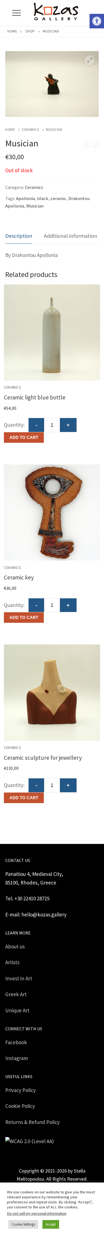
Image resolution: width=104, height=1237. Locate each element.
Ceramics (30, 129)
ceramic (58, 198)
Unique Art (17, 1010)
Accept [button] (51, 1224)
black (42, 198)
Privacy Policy (20, 1090)
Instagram (16, 1058)
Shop (30, 31)
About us (15, 946)
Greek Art (16, 994)
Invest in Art (18, 978)
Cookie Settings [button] (23, 1224)
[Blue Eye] (96, 145)
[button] (97, 21)
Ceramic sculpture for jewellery (43, 757)
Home (12, 31)
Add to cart (23, 437)
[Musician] (86, 145)
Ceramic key (19, 577)
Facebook (16, 1042)
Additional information (70, 235)
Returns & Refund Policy (32, 1122)
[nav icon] (16, 13)
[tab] (18, 236)
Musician (35, 206)
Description (18, 235)
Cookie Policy (20, 1106)
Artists (12, 962)
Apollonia (25, 198)
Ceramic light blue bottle (34, 397)
